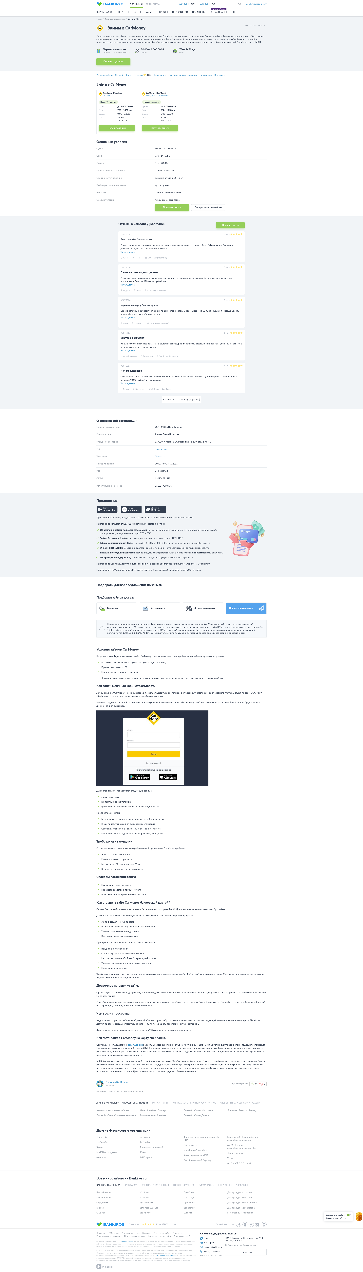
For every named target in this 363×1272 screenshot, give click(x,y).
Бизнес (100, 1208)
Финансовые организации (115, 19)
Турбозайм (101, 1142)
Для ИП (188, 1213)
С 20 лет (144, 1197)
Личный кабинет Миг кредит (199, 1110)
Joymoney (145, 1137)
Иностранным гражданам (240, 1213)
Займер (100, 1147)
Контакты (219, 75)
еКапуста (101, 1157)
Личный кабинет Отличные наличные (116, 1115)
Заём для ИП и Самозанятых (157, 95)
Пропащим (189, 1203)
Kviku (143, 1152)
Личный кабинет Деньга (196, 1115)
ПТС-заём (106, 95)
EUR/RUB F (205, 4)
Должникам (146, 1203)
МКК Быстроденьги (106, 1152)
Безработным (103, 1192)
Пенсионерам (103, 1197)
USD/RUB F (184, 4)
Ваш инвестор (191, 1145)
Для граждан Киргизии (239, 1197)
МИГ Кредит (147, 1157)
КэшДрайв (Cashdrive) (195, 1150)
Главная (99, 19)
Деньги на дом (235, 1153)
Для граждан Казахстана (240, 1192)
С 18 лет (100, 1213)
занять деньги (135, 1045)
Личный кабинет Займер (153, 1110)
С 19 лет (144, 1192)
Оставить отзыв (230, 225)
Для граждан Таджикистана (242, 1203)
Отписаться (245, 1252)
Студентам (102, 1203)
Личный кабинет (123, 75)
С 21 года (189, 1197)
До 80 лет (189, 1192)
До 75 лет (145, 1213)
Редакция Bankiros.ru (117, 1082)
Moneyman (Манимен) (151, 1147)
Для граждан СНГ (149, 1208)
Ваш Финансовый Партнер (197, 1160)
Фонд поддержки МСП (196, 1155)
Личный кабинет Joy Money (241, 1110)
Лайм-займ (102, 1137)
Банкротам (189, 1208)
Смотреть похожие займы (208, 207)
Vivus (230, 1158)
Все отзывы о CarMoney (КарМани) (181, 399)
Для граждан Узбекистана (241, 1208)
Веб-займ (145, 1142)
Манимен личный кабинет (153, 1115)
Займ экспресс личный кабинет (112, 1110)
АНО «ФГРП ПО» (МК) (239, 1163)
